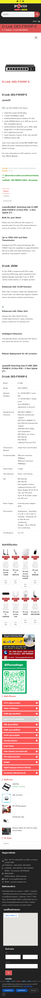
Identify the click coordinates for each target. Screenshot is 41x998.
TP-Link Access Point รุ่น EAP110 (25, 575)
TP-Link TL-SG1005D (6, 614)
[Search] (37, 14)
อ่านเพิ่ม (5, 582)
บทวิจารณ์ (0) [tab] (7, 201)
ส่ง (9, 973)
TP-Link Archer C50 (15, 614)
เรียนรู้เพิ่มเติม (27, 986)
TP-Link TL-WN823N (35, 572)
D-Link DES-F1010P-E (21, 30)
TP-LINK (5, 567)
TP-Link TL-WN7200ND (35, 613)
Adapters (6, 566)
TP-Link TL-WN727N (15, 572)
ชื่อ (7, 953)
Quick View (7, 558)
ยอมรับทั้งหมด (8, 990)
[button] (36, 37)
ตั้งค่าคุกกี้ (34, 990)
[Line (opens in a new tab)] (23, 1)
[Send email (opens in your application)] (20, 1)
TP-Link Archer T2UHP (6, 572)
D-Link (10, 168)
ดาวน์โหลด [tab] (6, 196)
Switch (15, 168)
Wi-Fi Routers (16, 604)
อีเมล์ (8, 962)
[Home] (2, 30)
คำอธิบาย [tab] (6, 191)
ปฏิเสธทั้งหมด (22, 990)
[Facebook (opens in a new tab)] (18, 1)
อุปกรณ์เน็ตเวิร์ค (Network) (27, 168)
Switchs (5, 605)
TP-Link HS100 (25, 613)
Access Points (25, 564)
